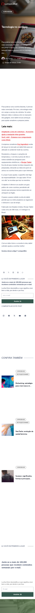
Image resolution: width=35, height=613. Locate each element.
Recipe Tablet (26, 162)
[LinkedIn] (25, 316)
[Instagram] (3, 316)
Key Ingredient (22, 144)
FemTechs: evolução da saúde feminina (24, 432)
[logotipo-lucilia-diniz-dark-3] (9, 4)
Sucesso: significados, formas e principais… (24, 477)
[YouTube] (20, 316)
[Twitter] (14, 316)
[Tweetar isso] (8, 272)
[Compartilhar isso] (4, 272)
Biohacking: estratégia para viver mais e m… (24, 384)
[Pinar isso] (18, 272)
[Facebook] (9, 316)
